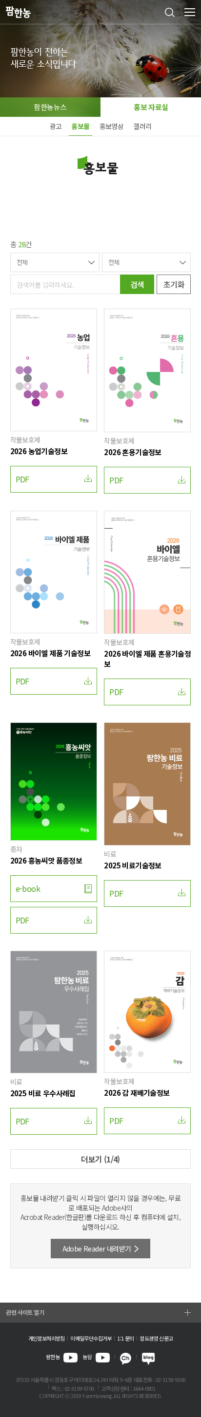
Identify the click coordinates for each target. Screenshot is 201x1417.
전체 (22, 262)
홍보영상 (112, 126)
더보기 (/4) (100, 1159)
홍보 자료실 (151, 107)
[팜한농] (18, 12)
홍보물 (80, 126)
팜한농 (53, 1357)
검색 (137, 284)
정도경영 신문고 (156, 1338)
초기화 (173, 284)
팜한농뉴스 (50, 107)
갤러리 (142, 126)
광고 (56, 126)
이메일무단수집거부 (91, 1338)
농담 (87, 1357)
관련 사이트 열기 (25, 1312)
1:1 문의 (125, 1338)
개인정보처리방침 (46, 1338)
